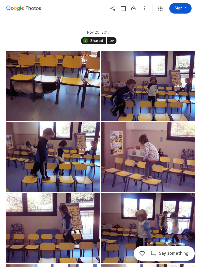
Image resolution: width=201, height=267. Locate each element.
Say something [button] (173, 253)
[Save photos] (134, 8)
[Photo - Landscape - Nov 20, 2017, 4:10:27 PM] (53, 86)
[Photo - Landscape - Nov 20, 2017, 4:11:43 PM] (148, 86)
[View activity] (123, 8)
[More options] (144, 8)
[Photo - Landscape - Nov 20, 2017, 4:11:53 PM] (148, 157)
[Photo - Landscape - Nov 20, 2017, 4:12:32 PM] (148, 228)
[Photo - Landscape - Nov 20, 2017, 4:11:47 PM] (53, 157)
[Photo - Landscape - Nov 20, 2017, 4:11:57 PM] (53, 228)
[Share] (113, 8)
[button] (160, 8)
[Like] (142, 253)
